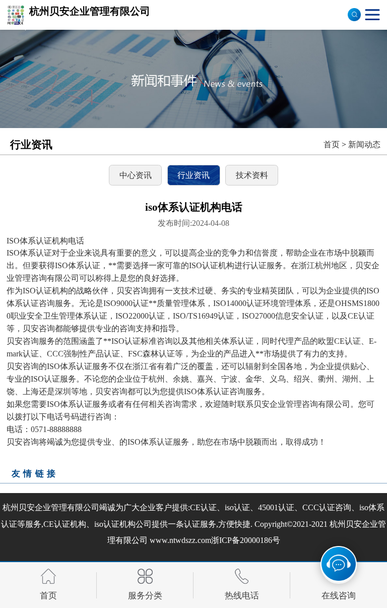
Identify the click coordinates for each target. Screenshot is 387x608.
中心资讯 (135, 175)
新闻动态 (364, 144)
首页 (332, 144)
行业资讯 (193, 175)
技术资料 (252, 175)
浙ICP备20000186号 (245, 540)
